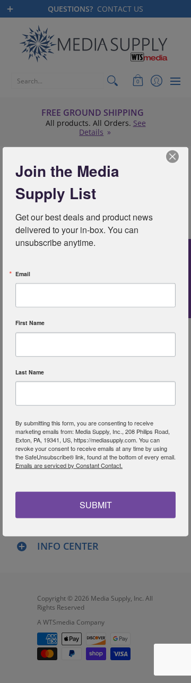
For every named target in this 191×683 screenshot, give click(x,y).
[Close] (178, 156)
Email (22, 274)
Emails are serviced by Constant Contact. (69, 465)
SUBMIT (96, 504)
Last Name (29, 372)
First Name (30, 323)
